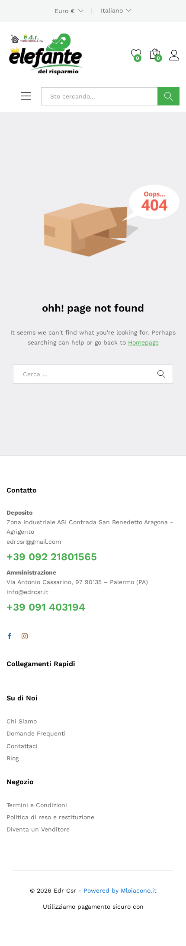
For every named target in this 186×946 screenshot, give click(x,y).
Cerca (168, 96)
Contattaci (22, 745)
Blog (12, 758)
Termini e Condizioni (36, 804)
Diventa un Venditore (38, 829)
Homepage (143, 342)
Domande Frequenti (36, 733)
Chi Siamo (21, 721)
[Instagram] (24, 636)
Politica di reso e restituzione (50, 817)
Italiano (112, 10)
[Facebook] (9, 636)
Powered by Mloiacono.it (120, 890)
